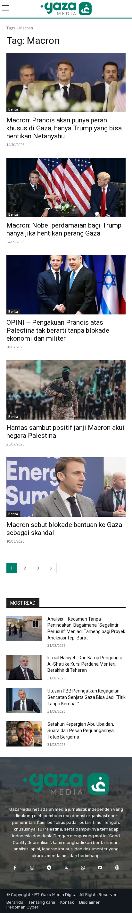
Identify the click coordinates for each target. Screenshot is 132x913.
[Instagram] (32, 868)
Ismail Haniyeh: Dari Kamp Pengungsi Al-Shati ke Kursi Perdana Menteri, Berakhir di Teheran (84, 664)
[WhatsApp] (83, 868)
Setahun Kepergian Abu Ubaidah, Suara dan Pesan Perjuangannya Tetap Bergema (80, 730)
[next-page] (51, 568)
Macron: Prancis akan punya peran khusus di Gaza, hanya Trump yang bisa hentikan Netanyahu (64, 128)
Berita (13, 109)
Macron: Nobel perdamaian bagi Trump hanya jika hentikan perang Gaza (63, 229)
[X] (66, 868)
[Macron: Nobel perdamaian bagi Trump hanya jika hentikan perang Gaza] (66, 187)
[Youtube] (100, 868)
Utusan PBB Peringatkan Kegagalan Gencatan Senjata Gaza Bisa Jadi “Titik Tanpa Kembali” (86, 697)
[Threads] (117, 868)
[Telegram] (49, 868)
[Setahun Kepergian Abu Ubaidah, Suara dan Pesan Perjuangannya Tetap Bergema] (24, 733)
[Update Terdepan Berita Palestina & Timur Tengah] (66, 9)
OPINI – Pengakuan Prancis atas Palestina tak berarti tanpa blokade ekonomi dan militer (57, 330)
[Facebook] (15, 868)
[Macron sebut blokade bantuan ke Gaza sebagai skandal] (66, 487)
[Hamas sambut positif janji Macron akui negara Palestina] (66, 390)
